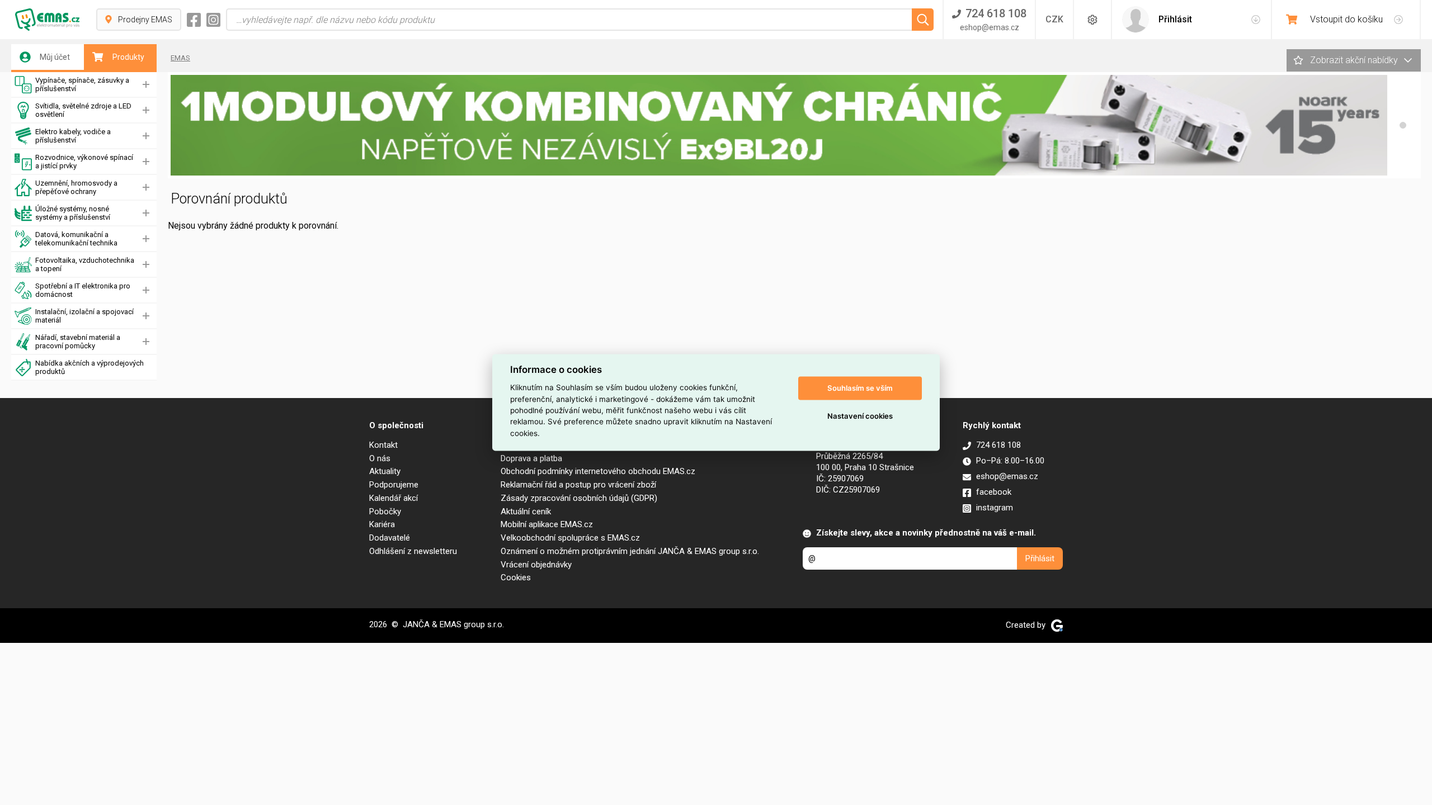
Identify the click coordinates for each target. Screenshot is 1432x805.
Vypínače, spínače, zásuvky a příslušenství (82, 84)
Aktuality (385, 471)
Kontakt (383, 445)
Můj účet (55, 57)
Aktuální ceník (526, 511)
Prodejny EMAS (145, 19)
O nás (379, 458)
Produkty (128, 57)
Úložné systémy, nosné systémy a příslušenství (72, 213)
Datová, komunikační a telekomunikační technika (76, 238)
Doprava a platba (531, 458)
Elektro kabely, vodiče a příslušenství (73, 135)
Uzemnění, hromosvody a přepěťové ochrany (76, 187)
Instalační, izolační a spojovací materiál (84, 315)
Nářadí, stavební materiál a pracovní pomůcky (77, 341)
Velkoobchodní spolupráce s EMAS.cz (570, 538)
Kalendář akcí (393, 498)
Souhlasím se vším (860, 387)
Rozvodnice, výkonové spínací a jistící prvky (84, 161)
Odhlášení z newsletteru (413, 551)
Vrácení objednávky (536, 565)
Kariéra (382, 524)
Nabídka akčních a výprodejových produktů (89, 367)
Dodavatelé (389, 538)
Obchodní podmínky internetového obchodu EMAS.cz (598, 471)
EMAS (180, 58)
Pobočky (385, 511)
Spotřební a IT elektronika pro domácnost (82, 290)
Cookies (516, 577)
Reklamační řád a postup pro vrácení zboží (578, 485)
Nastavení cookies (860, 415)
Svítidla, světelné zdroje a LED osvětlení (83, 110)
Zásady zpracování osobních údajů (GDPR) (579, 498)
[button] (1403, 125)
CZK (1054, 19)
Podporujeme (393, 485)
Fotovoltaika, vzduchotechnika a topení (84, 264)
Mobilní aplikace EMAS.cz (547, 524)
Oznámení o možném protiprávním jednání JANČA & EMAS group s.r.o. (630, 551)
